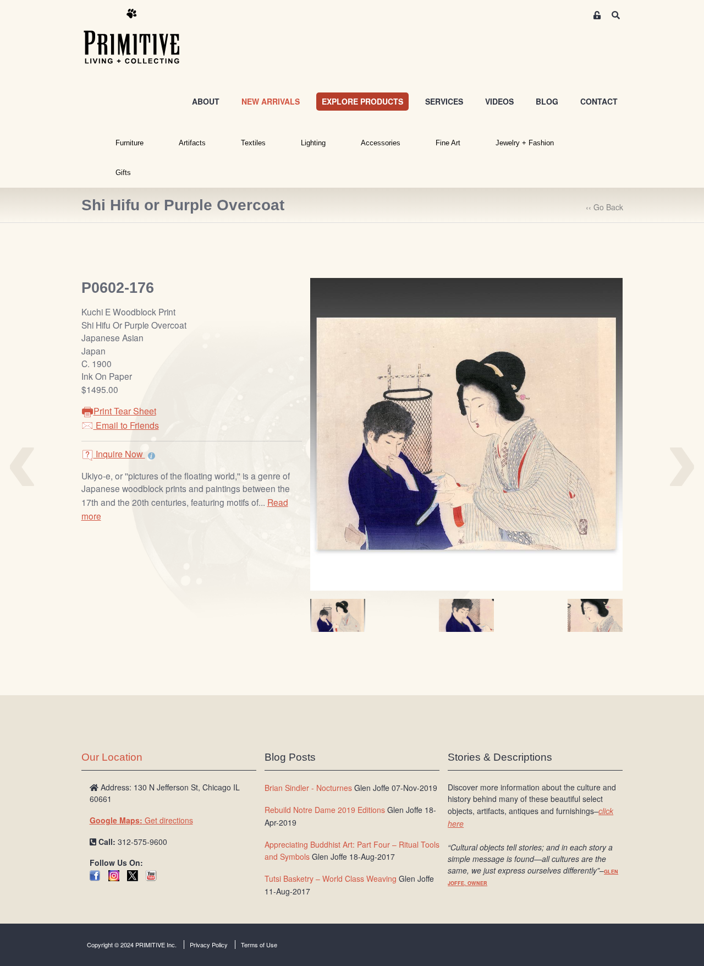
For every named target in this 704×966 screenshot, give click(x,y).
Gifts (123, 172)
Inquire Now (119, 453)
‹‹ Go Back (604, 206)
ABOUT (205, 101)
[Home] (139, 36)
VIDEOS (499, 101)
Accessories (380, 143)
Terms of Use (259, 944)
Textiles (253, 143)
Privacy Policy (209, 944)
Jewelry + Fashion (525, 143)
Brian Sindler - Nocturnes (308, 787)
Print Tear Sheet (125, 411)
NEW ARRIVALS (270, 101)
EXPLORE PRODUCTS (362, 101)
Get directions (141, 820)
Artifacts (192, 143)
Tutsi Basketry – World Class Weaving (331, 878)
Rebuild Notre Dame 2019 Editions (325, 809)
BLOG (547, 101)
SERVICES (444, 101)
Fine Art (448, 143)
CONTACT (599, 101)
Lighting (313, 143)
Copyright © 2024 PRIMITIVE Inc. (132, 944)
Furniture (130, 143)
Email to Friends (126, 425)
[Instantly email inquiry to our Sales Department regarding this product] (151, 455)
